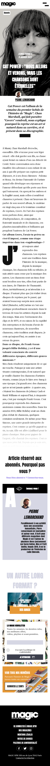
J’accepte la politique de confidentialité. (25, 651)
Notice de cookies (25, 738)
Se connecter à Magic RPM (25, 726)
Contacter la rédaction (25, 758)
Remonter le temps (15, 686)
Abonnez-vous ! (22, 488)
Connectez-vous (35, 477)
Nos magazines (25, 730)
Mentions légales (25, 734)
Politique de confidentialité (25, 742)
